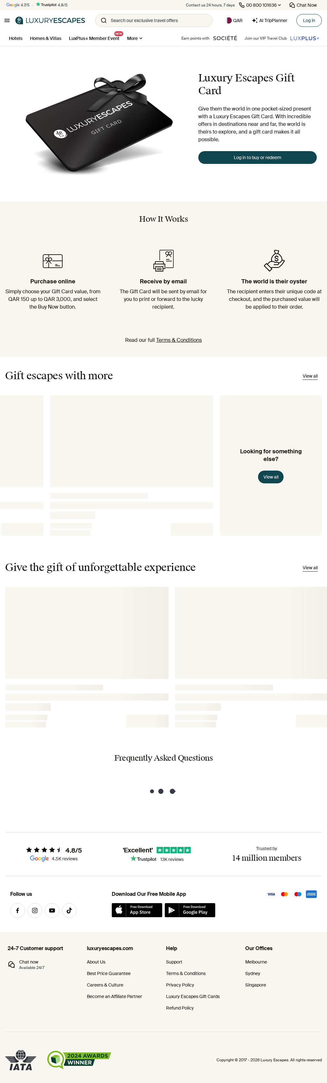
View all (270, 477)
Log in (309, 20)
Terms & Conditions (179, 340)
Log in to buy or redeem (257, 157)
